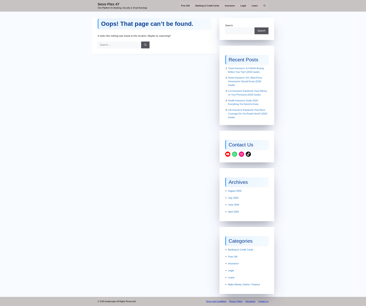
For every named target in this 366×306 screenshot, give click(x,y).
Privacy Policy (236, 301)
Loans (255, 5)
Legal (243, 5)
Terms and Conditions (216, 301)
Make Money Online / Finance (244, 284)
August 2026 (234, 191)
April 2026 (233, 211)
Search (229, 25)
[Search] (145, 45)
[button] (264, 5)
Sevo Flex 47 (108, 4)
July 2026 (233, 198)
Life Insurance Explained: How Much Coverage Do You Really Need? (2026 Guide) (247, 114)
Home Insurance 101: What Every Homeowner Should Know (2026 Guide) (245, 81)
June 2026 (233, 204)
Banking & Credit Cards (207, 5)
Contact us (263, 301)
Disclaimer (250, 301)
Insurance (230, 5)
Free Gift (185, 5)
